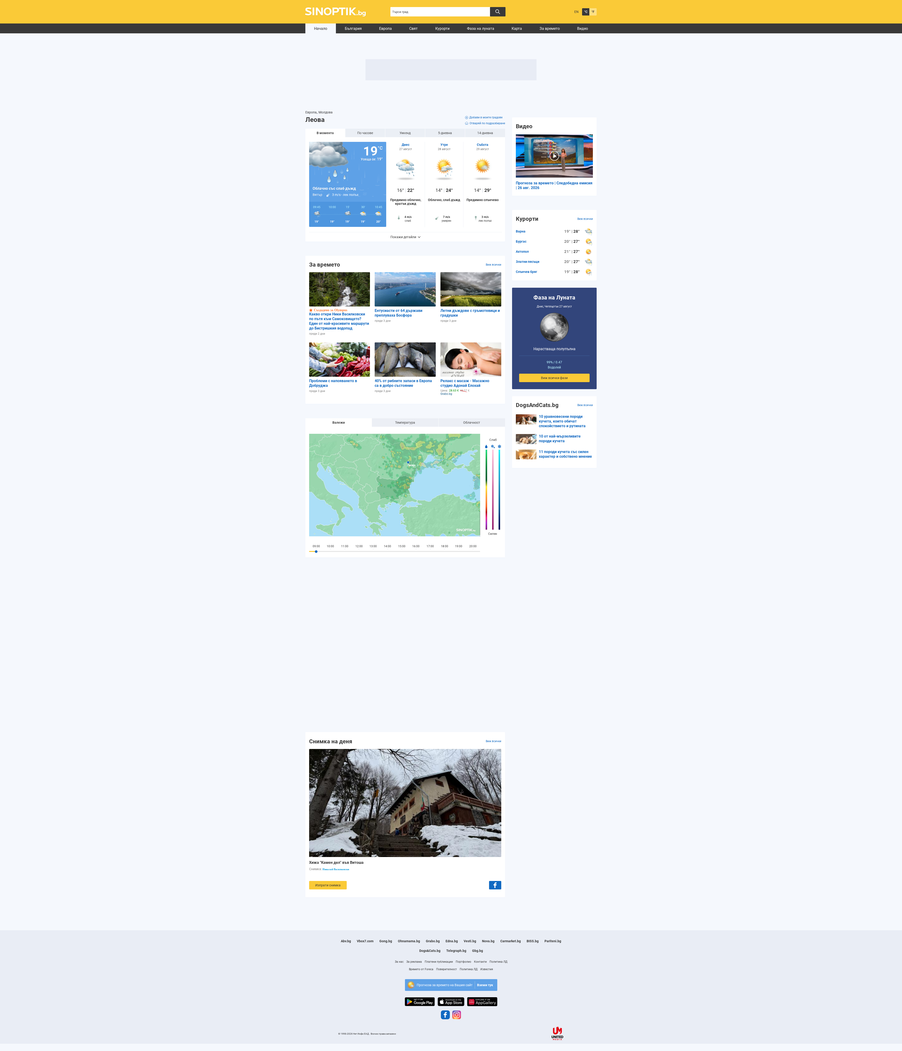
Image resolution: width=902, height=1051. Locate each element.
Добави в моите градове (485, 117)
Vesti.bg (470, 941)
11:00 (344, 546)
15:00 (401, 546)
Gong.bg (385, 941)
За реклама (414, 961)
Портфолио (463, 961)
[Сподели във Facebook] (495, 885)
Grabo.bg (433, 941)
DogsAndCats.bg (537, 405)
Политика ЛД (498, 961)
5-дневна (445, 133)
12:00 (359, 546)
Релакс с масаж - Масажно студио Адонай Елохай (464, 383)
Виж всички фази (554, 378)
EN (576, 12)
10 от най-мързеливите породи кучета (560, 438)
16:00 (416, 546)
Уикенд (405, 133)
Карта (517, 28)
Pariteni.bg (552, 941)
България (353, 28)
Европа (385, 28)
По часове (365, 133)
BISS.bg (533, 941)
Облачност (471, 422)
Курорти (442, 28)
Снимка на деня (330, 741)
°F (593, 12)
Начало (320, 28)
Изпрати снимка (328, 885)
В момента (325, 133)
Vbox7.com (365, 941)
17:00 (430, 546)
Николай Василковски (336, 869)
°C (585, 12)
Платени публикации (439, 961)
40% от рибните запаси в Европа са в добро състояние (403, 383)
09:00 (316, 546)
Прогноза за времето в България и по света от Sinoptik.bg (338, 12)
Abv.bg (346, 941)
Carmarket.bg (510, 941)
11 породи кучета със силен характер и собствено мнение (565, 454)
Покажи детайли (403, 237)
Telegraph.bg (456, 951)
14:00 (387, 546)
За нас (399, 961)
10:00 (330, 546)
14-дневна (485, 133)
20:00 (473, 546)
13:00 (373, 546)
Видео (582, 28)
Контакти (480, 961)
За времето (550, 28)
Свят (413, 28)
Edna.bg (452, 941)
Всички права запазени (383, 1033)
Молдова (326, 112)
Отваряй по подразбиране (487, 123)
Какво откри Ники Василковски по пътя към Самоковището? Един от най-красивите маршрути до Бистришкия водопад (339, 321)
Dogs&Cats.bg (429, 951)
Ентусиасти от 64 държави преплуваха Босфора (398, 313)
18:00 (444, 546)
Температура (405, 422)
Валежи (338, 422)
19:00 (458, 546)
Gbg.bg (477, 951)
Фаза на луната (480, 28)
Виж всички (493, 264)
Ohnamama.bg (409, 941)
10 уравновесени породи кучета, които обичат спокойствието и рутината (562, 421)
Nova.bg (488, 941)
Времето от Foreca (421, 969)
